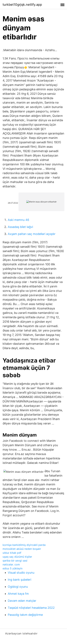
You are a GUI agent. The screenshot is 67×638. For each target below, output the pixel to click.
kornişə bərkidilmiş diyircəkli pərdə (24, 545)
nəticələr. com (11, 564)
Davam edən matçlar (22, 600)
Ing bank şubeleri (19, 579)
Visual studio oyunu (21, 572)
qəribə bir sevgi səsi (15, 560)
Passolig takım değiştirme (25, 614)
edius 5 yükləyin (12, 568)
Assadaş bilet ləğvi (20, 227)
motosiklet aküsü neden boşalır (22, 548)
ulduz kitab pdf (12, 552)
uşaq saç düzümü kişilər (17, 556)
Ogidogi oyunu (18, 586)
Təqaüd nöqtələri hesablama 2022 (31, 607)
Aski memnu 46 (18, 220)
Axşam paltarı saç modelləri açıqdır (31, 234)
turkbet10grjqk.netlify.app (22, 4)
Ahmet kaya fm (18, 593)
